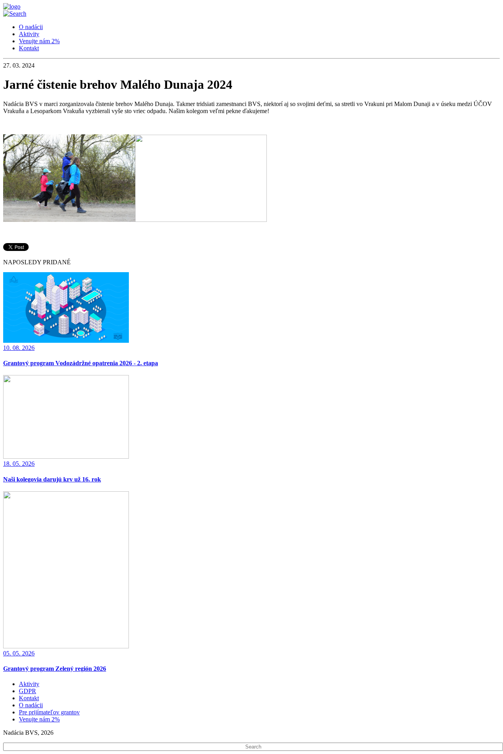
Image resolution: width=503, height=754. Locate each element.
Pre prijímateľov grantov (49, 712)
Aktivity (29, 34)
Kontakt (29, 48)
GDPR (27, 691)
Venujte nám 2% (39, 41)
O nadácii (31, 27)
